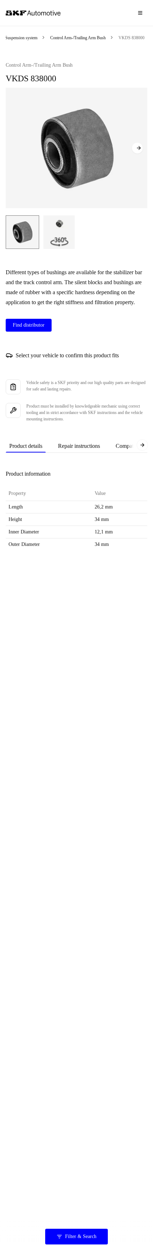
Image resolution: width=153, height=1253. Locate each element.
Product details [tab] (25, 446)
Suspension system (21, 37)
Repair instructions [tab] (79, 446)
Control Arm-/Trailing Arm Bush (78, 37)
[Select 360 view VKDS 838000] (59, 232)
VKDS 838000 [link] (131, 37)
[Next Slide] (137, 148)
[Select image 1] (22, 232)
